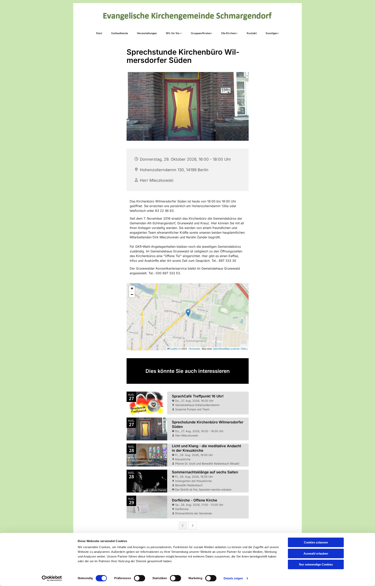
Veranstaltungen (147, 33)
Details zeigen (233, 578)
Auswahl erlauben (316, 553)
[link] (173, 33)
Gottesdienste (119, 33)
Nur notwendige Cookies (316, 564)
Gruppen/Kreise (200, 33)
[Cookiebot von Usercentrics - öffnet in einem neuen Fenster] (52, 578)
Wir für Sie (173, 33)
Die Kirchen (228, 33)
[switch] (139, 578)
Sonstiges (271, 33)
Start (99, 33)
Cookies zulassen (316, 542)
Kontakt (252, 33)
